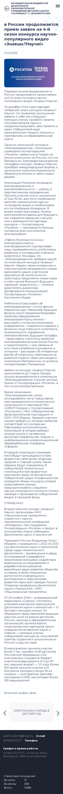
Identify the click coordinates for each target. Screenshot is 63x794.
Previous (5, 713)
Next (57, 713)
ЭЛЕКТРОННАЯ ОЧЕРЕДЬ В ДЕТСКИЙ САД (31, 712)
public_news (27, 693)
